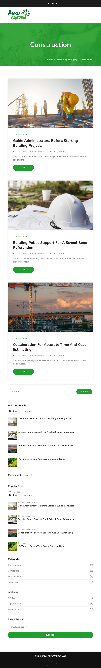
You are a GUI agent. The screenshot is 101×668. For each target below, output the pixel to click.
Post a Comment (59, 151)
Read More (23, 167)
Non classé (13, 582)
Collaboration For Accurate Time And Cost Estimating (49, 347)
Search (84, 391)
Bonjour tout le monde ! (21, 411)
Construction (21, 134)
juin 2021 (12, 597)
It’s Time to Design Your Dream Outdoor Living (41, 459)
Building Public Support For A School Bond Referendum (50, 245)
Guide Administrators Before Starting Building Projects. (45, 143)
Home (50, 59)
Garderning (13, 570)
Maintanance (14, 576)
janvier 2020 (14, 609)
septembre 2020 (16, 603)
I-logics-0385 (21, 151)
